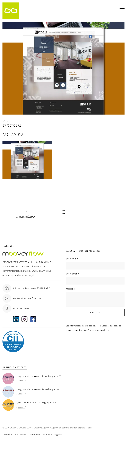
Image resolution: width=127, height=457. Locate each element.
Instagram (20, 434)
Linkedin (7, 434)
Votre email (72, 273)
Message (70, 288)
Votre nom (72, 258)
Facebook (35, 434)
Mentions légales (52, 434)
